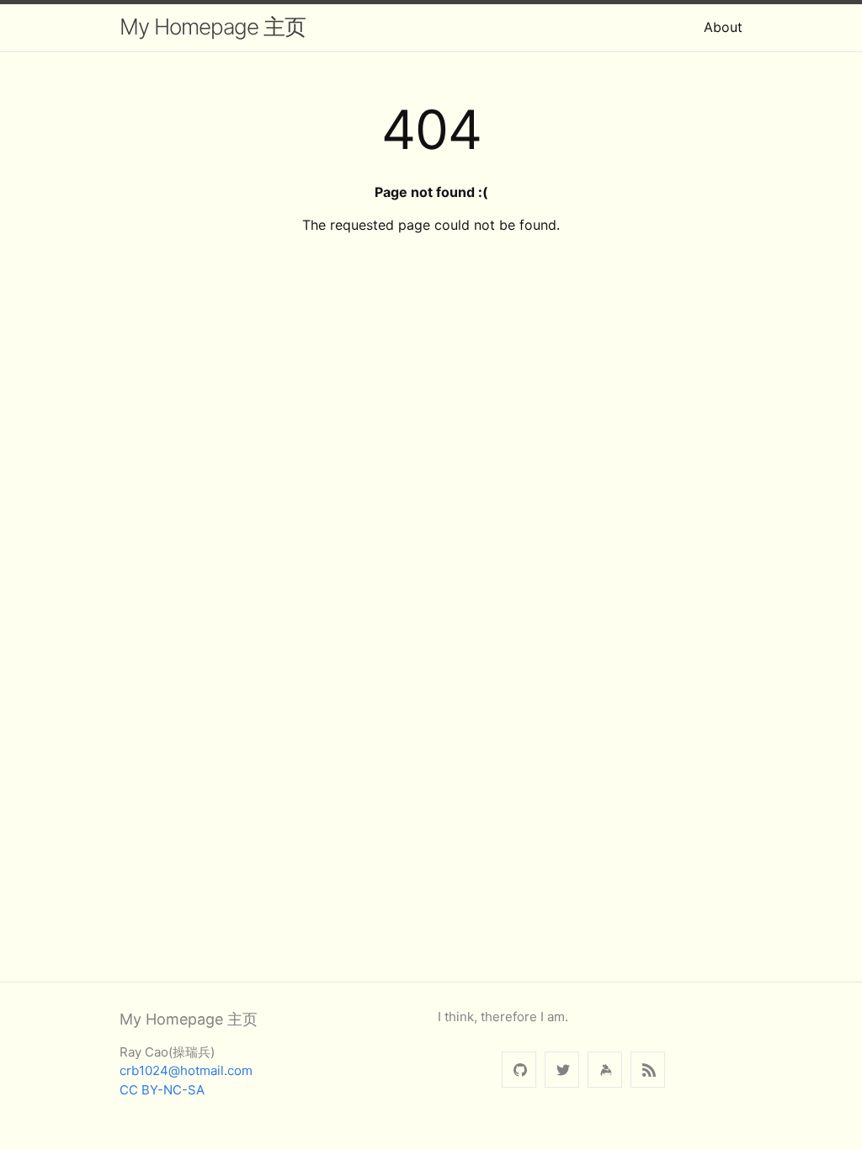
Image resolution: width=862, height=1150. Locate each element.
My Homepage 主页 (213, 26)
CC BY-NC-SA (162, 1090)
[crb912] (519, 1070)
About (723, 27)
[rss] (648, 1070)
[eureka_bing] (562, 1070)
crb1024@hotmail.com (186, 1070)
